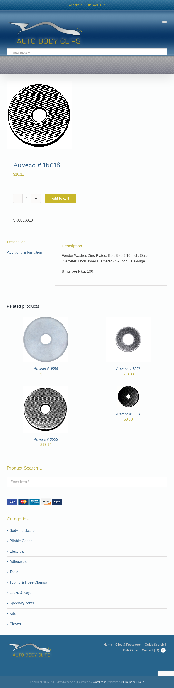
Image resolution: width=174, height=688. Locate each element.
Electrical (17, 551)
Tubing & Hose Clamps (28, 582)
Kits (13, 613)
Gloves (15, 624)
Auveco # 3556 (46, 369)
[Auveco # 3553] (45, 388)
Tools (14, 572)
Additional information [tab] (24, 252)
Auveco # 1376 (128, 369)
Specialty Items (22, 603)
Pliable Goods (21, 541)
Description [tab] (16, 242)
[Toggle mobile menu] (164, 21)
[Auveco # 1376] (128, 319)
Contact (147, 650)
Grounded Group (133, 682)
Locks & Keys (20, 593)
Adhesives (18, 561)
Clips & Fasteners (128, 644)
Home (108, 644)
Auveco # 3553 (46, 439)
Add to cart (60, 198)
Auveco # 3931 (128, 414)
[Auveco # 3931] (128, 388)
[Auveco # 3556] (45, 319)
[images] (87, 115)
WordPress (99, 682)
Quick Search (154, 644)
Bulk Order (131, 650)
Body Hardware (22, 530)
